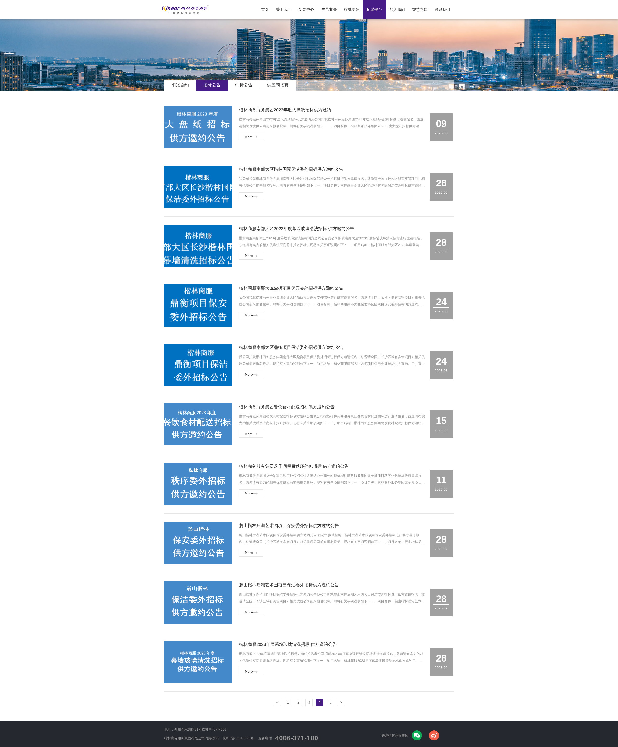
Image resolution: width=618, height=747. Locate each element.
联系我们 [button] (442, 9)
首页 (266, 6)
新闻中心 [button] (306, 9)
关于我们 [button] (283, 9)
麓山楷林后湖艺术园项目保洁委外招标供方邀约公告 (289, 585)
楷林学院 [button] (351, 9)
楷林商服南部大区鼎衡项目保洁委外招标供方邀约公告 (291, 347)
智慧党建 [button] (420, 9)
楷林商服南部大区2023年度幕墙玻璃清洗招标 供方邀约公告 (296, 228)
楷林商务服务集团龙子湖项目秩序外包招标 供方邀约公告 (294, 466)
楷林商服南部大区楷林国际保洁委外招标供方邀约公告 (291, 169)
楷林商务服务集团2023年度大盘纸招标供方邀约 (285, 109)
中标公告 (244, 85)
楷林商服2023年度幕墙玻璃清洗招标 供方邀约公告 (288, 644)
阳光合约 (180, 85)
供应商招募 (278, 85)
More (249, 137)
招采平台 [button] (374, 9)
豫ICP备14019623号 (238, 738)
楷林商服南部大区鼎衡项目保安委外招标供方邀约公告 (291, 288)
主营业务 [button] (329, 9)
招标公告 (212, 85)
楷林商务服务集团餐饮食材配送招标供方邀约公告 (287, 406)
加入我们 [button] (397, 9)
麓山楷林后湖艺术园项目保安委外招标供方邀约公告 (289, 525)
